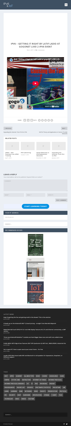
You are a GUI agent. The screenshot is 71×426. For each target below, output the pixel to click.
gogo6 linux (53, 376)
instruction (26, 380)
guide (62, 376)
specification (37, 395)
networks (28, 391)
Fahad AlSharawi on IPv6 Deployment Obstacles (42, 154)
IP (31, 383)
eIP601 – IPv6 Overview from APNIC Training (12, 154)
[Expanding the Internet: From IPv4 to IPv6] (59, 146)
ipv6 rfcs (30, 387)
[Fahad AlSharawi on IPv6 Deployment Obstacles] (43, 146)
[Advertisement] (35, 26)
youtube (31, 399)
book (38, 376)
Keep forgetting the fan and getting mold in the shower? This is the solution (27, 317)
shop (19, 395)
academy (19, 376)
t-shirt (54, 395)
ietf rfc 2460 (16, 380)
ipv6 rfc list (21, 387)
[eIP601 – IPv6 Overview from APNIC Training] (12, 146)
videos (23, 399)
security (12, 395)
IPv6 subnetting (26, 152)
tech (60, 395)
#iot (6, 376)
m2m (20, 391)
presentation (52, 391)
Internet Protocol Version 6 (14, 383)
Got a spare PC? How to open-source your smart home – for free (23, 349)
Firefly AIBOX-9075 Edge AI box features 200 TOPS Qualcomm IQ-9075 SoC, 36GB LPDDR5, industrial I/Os (35, 343)
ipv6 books (43, 383)
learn (6, 391)
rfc (6, 395)
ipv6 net (52, 383)
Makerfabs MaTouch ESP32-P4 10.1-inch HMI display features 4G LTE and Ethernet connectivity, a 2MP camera (35, 330)
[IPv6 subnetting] (28, 146)
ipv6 (36, 383)
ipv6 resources (9, 387)
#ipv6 (12, 376)
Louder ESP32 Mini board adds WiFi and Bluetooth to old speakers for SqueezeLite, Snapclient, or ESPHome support (33, 356)
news (36, 391)
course (44, 376)
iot (28, 383)
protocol (63, 391)
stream (46, 395)
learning (14, 391)
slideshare (26, 395)
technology (9, 399)
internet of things (39, 380)
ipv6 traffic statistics (43, 387)
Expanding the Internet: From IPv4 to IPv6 (58, 154)
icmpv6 (7, 380)
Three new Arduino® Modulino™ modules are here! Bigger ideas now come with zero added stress (33, 337)
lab (64, 387)
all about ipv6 (29, 376)
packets (42, 391)
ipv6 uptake (56, 387)
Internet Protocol (55, 380)
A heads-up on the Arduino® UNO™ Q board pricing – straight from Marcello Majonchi (30, 323)
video (17, 399)
